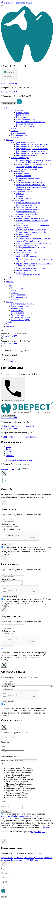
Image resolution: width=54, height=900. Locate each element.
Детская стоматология (25, 124)
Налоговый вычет (18, 133)
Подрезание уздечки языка (27, 245)
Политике (45, 827)
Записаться (6, 545)
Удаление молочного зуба (27, 252)
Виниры (19, 196)
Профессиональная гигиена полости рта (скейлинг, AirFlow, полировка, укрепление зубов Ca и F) (33, 166)
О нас (8, 108)
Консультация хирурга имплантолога (32, 149)
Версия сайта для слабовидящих (18, 3)
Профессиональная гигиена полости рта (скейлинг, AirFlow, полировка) (33, 161)
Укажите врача (7, 761)
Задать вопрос (7, 646)
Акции (9, 277)
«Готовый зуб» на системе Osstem (30, 182)
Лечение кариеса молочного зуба (30, 218)
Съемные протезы (24, 198)
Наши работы (17, 110)
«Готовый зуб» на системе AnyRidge (31, 185)
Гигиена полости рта (20, 158)
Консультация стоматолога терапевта (32, 144)
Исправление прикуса (25, 126)
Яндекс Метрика (38, 832)
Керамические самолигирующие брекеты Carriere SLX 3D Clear (33, 264)
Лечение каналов (23, 176)
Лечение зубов (22, 113)
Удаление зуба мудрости (26, 207)
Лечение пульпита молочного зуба (31, 230)
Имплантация (22, 117)
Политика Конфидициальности (19, 460)
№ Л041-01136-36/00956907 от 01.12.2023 (18, 437)
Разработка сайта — (9, 469)
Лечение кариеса (23, 173)
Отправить (6, 811)
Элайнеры (20, 272)
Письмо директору (19, 135)
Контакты (10, 281)
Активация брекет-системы (28, 275)
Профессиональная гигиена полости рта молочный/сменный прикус (33, 240)
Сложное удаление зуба (26, 205)
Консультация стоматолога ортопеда (31, 153)
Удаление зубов (22, 115)
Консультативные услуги (22, 142)
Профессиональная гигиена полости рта (33, 243)
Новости (14, 137)
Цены (8, 279)
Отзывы (14, 131)
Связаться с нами (9, 355)
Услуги (9, 140)
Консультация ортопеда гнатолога (30, 151)
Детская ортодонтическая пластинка (31, 268)
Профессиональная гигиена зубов (30, 122)
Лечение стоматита (24, 234)
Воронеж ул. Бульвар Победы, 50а (26, 859)
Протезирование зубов (26, 119)
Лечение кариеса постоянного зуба (31, 232)
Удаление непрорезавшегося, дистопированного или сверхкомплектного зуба (28, 211)
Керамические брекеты (26, 270)
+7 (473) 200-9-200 (9, 83)
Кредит (14, 128)
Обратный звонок (8, 104)
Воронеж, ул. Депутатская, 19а (22, 858)
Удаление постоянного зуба (28, 203)
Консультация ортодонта (26, 155)
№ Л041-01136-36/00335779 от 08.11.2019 (18, 426)
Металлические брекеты (26, 257)
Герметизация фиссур (25, 250)
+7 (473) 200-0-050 (9, 92)
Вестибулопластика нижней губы (30, 248)
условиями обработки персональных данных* (21, 816)
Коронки (20, 194)
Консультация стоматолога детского (31, 146)
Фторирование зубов (25, 236)
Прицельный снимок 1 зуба (28, 178)
